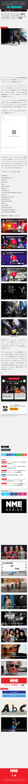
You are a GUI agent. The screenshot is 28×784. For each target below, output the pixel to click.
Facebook (14, 692)
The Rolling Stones (6, 449)
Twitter (14, 696)
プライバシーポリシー (16, 7)
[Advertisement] (14, 24)
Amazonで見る (14, 409)
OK (8, 7)
